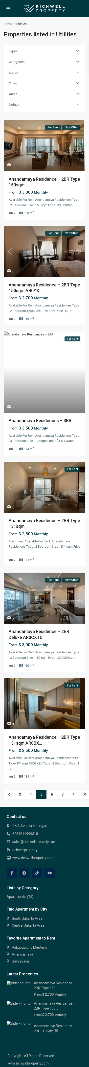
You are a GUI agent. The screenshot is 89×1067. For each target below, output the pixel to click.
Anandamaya (22, 954)
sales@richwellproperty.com (34, 842)
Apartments (16, 897)
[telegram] (24, 873)
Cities (13, 83)
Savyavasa (20, 961)
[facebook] (12, 873)
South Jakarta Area (27, 918)
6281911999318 (25, 834)
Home (8, 24)
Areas (13, 94)
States (13, 73)
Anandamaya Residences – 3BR (40, 420)
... (74, 205)
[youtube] (49, 873)
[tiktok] (37, 873)
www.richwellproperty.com (33, 858)
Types (13, 51)
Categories (16, 62)
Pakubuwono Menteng (29, 947)
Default (14, 104)
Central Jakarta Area (28, 925)
